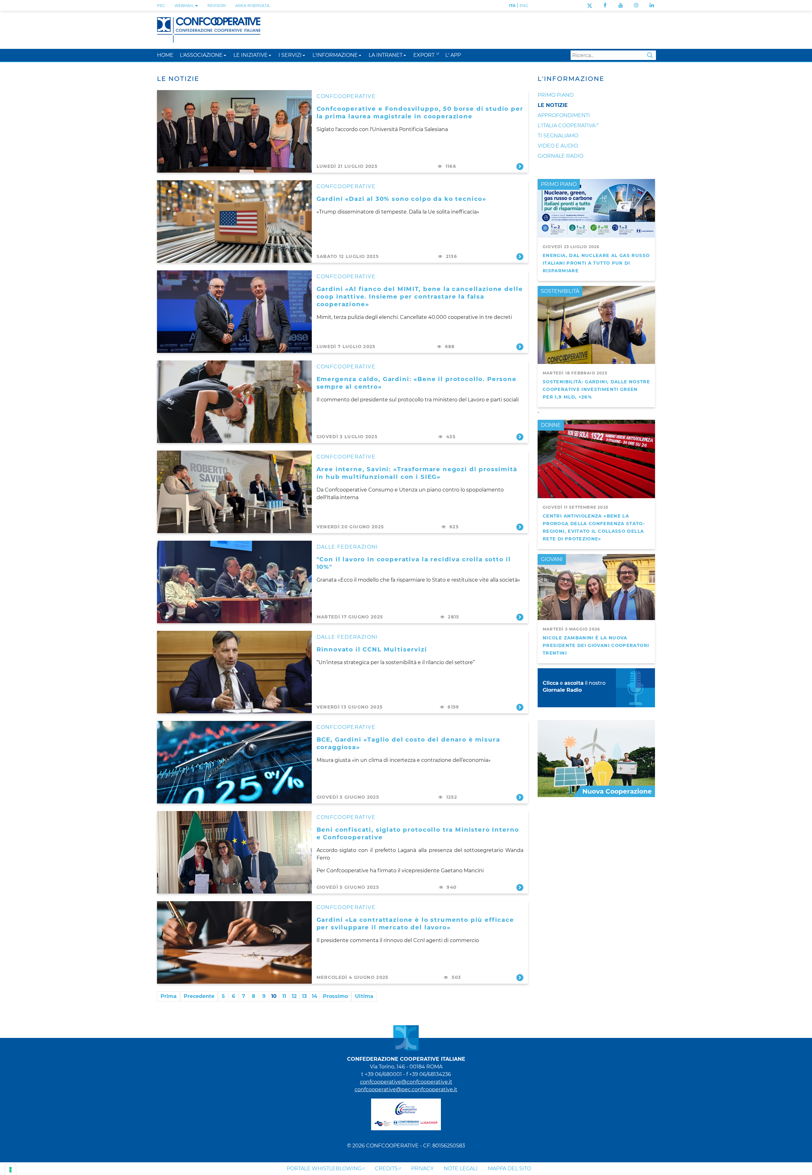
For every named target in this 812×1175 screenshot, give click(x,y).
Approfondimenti (564, 115)
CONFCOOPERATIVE (346, 96)
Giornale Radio (560, 156)
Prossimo (335, 996)
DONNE (551, 425)
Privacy (422, 1168)
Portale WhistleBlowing (324, 1168)
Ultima (364, 996)
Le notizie (553, 105)
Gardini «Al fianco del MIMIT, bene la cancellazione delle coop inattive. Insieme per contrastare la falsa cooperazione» (420, 296)
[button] (225, 55)
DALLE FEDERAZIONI (347, 547)
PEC (161, 5)
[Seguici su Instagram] (636, 5)
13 (304, 996)
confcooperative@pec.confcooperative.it (406, 1089)
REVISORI (216, 5)
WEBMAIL (184, 5)
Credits (386, 1168)
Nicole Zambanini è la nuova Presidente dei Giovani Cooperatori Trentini (596, 645)
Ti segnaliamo (558, 136)
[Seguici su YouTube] (621, 5)
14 (314, 996)
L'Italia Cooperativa (566, 125)
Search (650, 55)
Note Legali (461, 1168)
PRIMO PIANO (559, 184)
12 (294, 996)
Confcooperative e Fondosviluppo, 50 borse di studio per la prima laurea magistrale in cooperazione (420, 112)
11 (284, 996)
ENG (524, 5)
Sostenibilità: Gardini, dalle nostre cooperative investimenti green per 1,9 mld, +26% (596, 389)
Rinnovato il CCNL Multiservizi (372, 649)
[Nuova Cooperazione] (596, 758)
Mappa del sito (509, 1168)
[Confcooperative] (208, 29)
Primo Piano (555, 95)
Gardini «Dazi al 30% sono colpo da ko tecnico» (402, 198)
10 (274, 996)
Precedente (199, 996)
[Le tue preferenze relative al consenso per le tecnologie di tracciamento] (10, 1169)
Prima (168, 996)
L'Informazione (571, 79)
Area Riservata (252, 5)
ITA (512, 5)
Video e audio (558, 146)
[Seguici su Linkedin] (652, 5)
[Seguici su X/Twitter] (589, 5)
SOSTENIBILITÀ (560, 291)
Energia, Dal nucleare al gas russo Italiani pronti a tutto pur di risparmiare (596, 263)
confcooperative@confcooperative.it (406, 1082)
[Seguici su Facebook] (605, 5)
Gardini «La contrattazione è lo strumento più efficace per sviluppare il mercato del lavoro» (415, 923)
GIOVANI (552, 559)
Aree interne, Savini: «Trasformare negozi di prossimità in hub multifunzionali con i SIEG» (417, 472)
